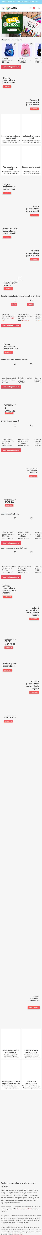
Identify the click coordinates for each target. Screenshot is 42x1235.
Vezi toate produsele (11, 67)
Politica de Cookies (23, 1216)
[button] (20, 34)
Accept (21, 1225)
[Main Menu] (3, 8)
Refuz (21, 1230)
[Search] (39, 8)
